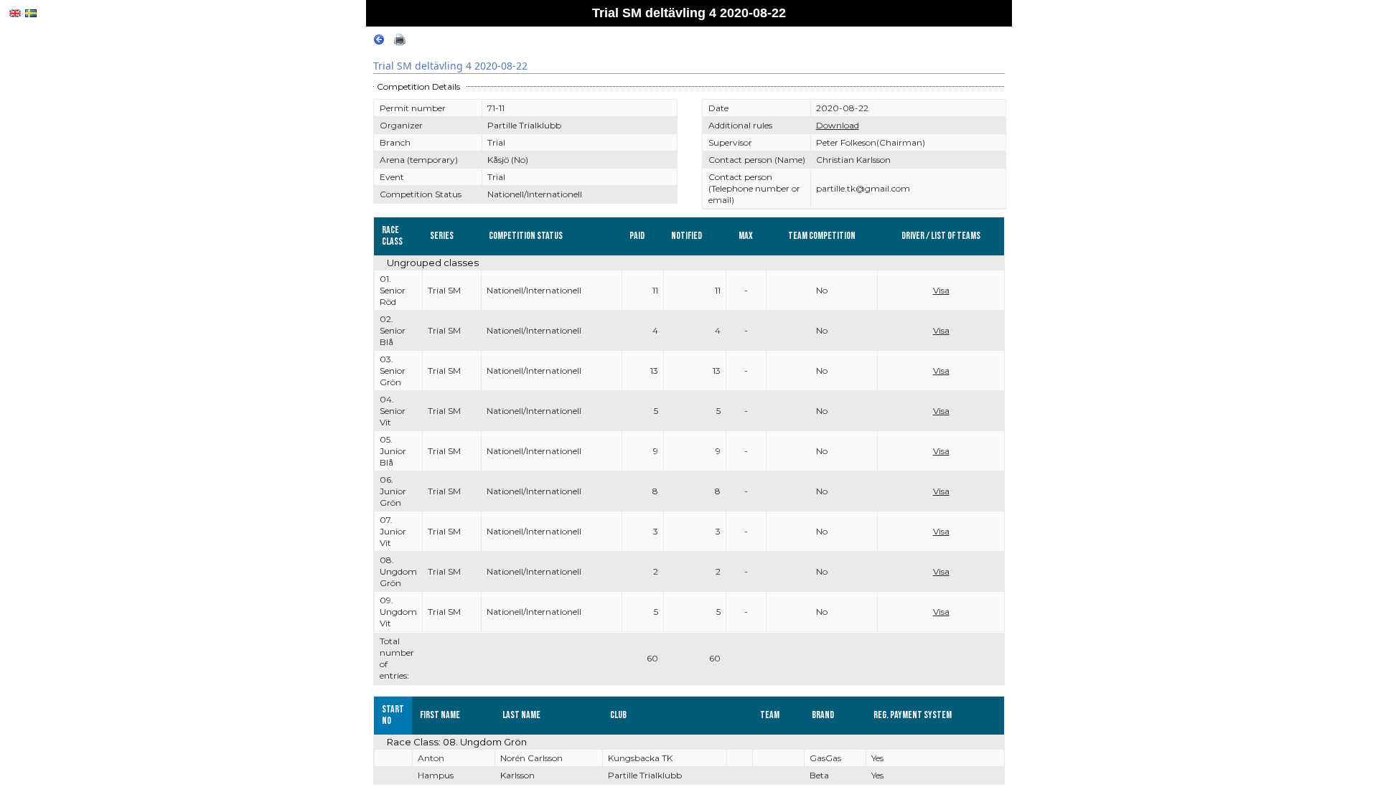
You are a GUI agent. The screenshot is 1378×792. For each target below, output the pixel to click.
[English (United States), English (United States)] (15, 13)
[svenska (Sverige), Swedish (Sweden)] (31, 13)
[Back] (379, 42)
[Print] (400, 42)
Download (837, 125)
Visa (941, 290)
